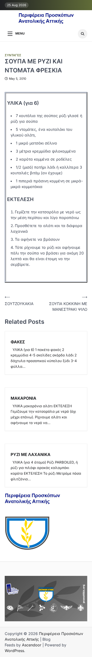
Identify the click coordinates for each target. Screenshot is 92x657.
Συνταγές (13, 55)
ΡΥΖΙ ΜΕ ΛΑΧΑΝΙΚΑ (30, 454)
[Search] (82, 34)
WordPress (14, 650)
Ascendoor (31, 645)
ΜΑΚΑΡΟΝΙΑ (23, 398)
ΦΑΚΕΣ (18, 341)
